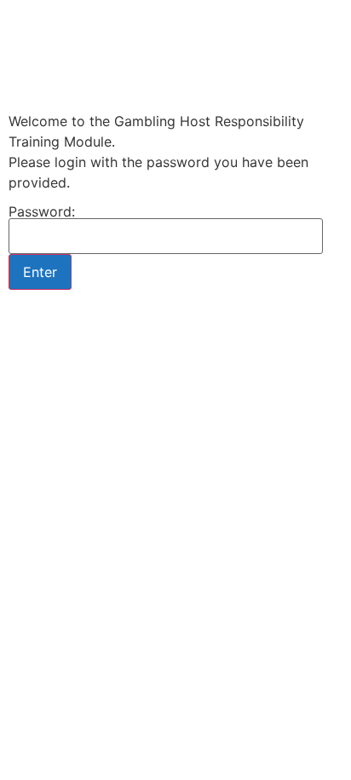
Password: (42, 212)
